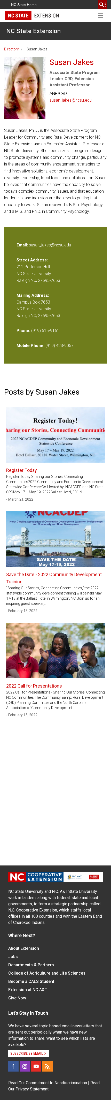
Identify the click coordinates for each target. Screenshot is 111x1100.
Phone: (23, 330)
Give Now (17, 998)
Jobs (13, 956)
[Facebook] (13, 1066)
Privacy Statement (32, 1089)
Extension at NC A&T (27, 989)
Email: (23, 245)
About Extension (23, 948)
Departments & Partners (31, 964)
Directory (11, 49)
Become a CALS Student (31, 981)
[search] (102, 4)
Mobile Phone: (30, 345)
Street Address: (32, 260)
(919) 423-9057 (59, 345)
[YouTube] (36, 1066)
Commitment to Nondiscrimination (56, 1082)
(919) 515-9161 (45, 330)
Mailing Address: (33, 295)
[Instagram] (25, 1066)
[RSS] (47, 1066)
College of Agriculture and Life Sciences (46, 973)
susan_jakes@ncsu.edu (71, 100)
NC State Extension (33, 31)
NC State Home (24, 5)
